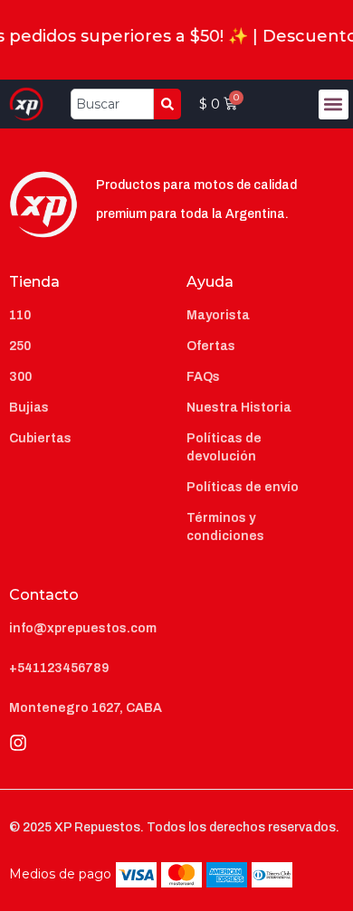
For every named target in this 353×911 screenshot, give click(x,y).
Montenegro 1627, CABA (85, 708)
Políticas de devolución (224, 447)
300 (20, 377)
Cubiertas (40, 438)
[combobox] (112, 104)
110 (20, 315)
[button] (333, 104)
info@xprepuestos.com (83, 628)
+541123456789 (59, 668)
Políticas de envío (242, 487)
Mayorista (218, 315)
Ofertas (210, 346)
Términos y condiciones (225, 527)
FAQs (203, 377)
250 (20, 346)
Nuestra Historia (238, 407)
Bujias (29, 407)
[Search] (167, 104)
